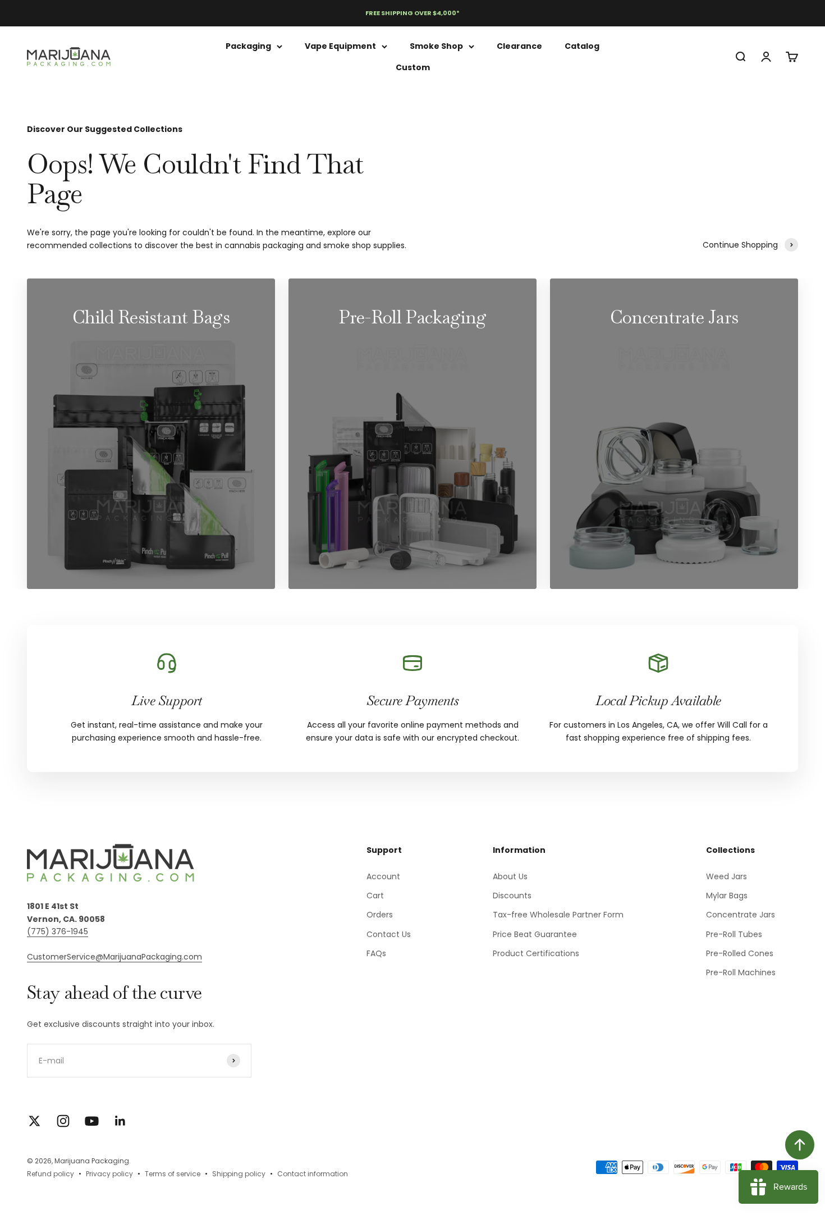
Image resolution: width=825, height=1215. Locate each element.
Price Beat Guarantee (535, 934)
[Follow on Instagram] (63, 1121)
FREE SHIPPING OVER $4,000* (412, 12)
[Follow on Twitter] (34, 1121)
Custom (413, 67)
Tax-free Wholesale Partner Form (558, 914)
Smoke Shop (436, 46)
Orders (379, 914)
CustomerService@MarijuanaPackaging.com (114, 956)
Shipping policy (238, 1174)
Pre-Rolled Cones (739, 953)
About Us (510, 876)
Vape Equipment (340, 46)
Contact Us (388, 934)
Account (383, 876)
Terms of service (172, 1174)
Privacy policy (109, 1174)
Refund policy (50, 1174)
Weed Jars (726, 876)
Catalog (582, 46)
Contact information (312, 1174)
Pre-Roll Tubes (734, 934)
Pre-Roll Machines (741, 972)
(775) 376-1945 (57, 931)
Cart (375, 895)
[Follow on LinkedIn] (120, 1121)
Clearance (519, 46)
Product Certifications (536, 953)
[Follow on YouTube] (91, 1121)
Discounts (512, 895)
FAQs (376, 953)
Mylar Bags (727, 895)
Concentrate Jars (740, 914)
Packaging (248, 46)
